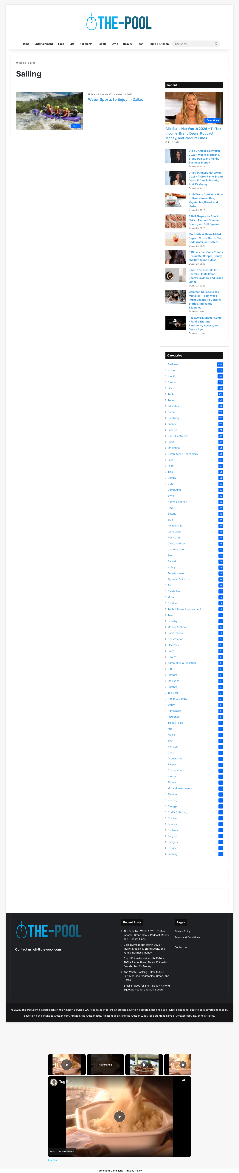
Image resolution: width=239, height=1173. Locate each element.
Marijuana (173, 680)
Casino (172, 382)
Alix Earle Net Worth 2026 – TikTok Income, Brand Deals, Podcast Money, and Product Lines (193, 133)
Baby (171, 650)
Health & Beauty (177, 698)
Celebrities (174, 591)
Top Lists (173, 692)
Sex (170, 555)
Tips (170, 471)
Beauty (127, 43)
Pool (170, 507)
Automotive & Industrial (182, 662)
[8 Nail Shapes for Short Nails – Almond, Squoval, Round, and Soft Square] (175, 221)
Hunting (172, 800)
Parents (172, 686)
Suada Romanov (99, 94)
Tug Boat (66, 1082)
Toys (170, 615)
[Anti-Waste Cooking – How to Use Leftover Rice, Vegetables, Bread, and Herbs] (175, 200)
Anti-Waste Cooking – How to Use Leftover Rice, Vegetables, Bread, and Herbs (146, 976)
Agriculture (174, 710)
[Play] (144, 1064)
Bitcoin (172, 782)
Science (172, 824)
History (172, 848)
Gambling (173, 418)
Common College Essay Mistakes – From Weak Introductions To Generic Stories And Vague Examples (205, 299)
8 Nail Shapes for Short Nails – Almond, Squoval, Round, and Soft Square (204, 220)
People (102, 43)
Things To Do (176, 722)
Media (171, 734)
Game (171, 412)
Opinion (172, 818)
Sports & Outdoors (179, 579)
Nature (172, 776)
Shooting (173, 794)
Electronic (174, 645)
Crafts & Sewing (177, 812)
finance (172, 424)
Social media (175, 633)
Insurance (174, 716)
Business (173, 364)
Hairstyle (173, 746)
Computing (174, 489)
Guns (171, 752)
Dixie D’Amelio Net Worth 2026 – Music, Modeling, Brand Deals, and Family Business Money (144, 948)
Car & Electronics (178, 435)
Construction (175, 639)
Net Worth (86, 43)
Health (172, 376)
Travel (171, 400)
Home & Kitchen (159, 43)
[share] (183, 1080)
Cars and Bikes (177, 543)
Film (170, 728)
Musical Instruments (180, 788)
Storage (172, 806)
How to (172, 656)
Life (72, 43)
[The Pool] (119, 21)
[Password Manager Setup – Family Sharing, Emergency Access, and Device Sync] (175, 323)
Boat (170, 740)
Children (173, 603)
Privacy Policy (182, 931)
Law (170, 459)
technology (174, 531)
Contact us (181, 947)
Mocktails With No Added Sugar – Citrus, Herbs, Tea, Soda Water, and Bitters (205, 238)
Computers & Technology (183, 453)
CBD (170, 483)
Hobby (172, 567)
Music (171, 597)
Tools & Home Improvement (184, 609)
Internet (172, 674)
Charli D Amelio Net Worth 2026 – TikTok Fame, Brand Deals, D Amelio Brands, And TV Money (145, 962)
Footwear (173, 830)
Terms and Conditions (187, 937)
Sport (171, 441)
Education (174, 406)
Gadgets (173, 842)
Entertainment (44, 43)
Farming (172, 854)
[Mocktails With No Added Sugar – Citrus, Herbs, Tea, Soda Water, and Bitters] (175, 239)
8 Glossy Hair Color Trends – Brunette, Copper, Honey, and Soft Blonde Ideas (206, 255)
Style (115, 43)
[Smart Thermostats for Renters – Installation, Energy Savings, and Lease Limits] (175, 275)
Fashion (172, 430)
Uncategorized (176, 549)
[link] (54, 1082)
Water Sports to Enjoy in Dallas (115, 99)
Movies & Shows (177, 627)
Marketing (174, 447)
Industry (173, 621)
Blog (170, 519)
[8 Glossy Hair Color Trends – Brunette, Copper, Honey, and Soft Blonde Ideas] (175, 257)
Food (61, 43)
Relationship (175, 525)
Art (169, 585)
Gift (170, 668)
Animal (172, 561)
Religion (172, 836)
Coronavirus (175, 770)
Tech (140, 43)
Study (171, 704)
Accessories (175, 758)
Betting (172, 513)
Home (25, 43)
